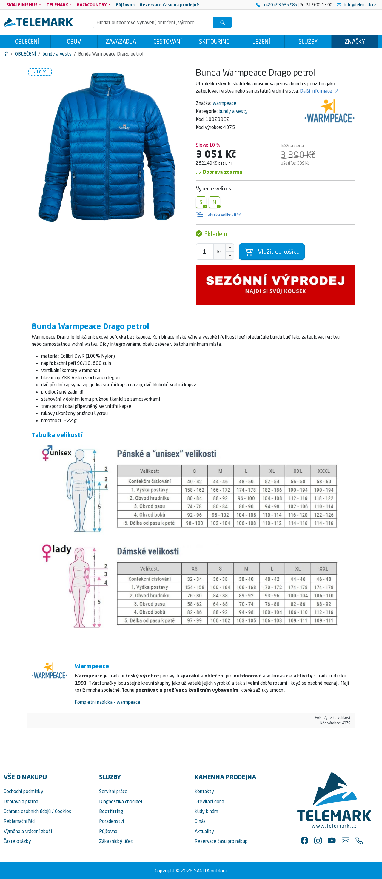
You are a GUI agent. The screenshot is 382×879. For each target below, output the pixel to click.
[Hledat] (222, 22)
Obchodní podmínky (23, 791)
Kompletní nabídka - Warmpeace (107, 702)
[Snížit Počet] (229, 255)
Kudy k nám (206, 811)
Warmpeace (224, 103)
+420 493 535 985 (280, 4)
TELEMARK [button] (57, 4)
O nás (200, 821)
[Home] (6, 54)
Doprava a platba (21, 801)
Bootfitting (111, 811)
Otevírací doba (209, 801)
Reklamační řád (19, 821)
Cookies (63, 811)
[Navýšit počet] (229, 247)
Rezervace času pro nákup (221, 841)
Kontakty (204, 791)
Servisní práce (113, 791)
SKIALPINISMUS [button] (22, 4)
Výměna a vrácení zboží (28, 831)
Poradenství (111, 821)
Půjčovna (108, 831)
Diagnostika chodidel (120, 801)
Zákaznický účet (116, 841)
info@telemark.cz (360, 4)
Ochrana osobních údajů (27, 811)
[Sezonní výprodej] (275, 285)
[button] (304, 840)
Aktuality (204, 831)
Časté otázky (17, 841)
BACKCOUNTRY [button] (92, 4)
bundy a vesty (233, 111)
